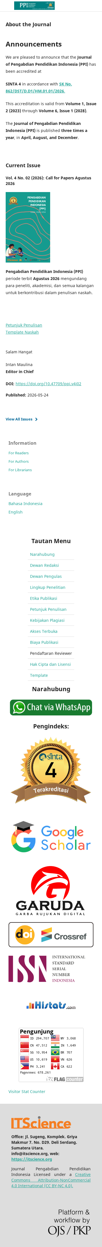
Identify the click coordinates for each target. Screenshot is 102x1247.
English (15, 512)
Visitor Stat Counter (26, 1091)
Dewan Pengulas (46, 576)
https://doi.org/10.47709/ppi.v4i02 (48, 383)
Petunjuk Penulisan (24, 325)
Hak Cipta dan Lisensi (50, 664)
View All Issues (19, 419)
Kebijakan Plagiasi (47, 620)
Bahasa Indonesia (25, 503)
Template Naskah (22, 332)
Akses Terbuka (44, 631)
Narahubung (42, 554)
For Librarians (20, 469)
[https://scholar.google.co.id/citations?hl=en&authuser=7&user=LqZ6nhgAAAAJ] (51, 858)
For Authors (18, 461)
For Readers (18, 452)
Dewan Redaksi (44, 565)
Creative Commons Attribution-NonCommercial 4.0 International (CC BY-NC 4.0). (51, 1180)
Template (39, 675)
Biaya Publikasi (44, 642)
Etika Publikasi (43, 598)
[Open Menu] (5, 5)
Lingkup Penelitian (47, 587)
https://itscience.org (31, 1159)
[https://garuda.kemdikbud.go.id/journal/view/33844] (51, 914)
